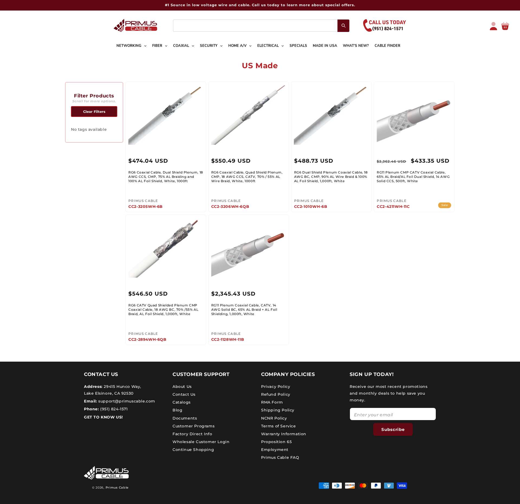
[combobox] (261, 25)
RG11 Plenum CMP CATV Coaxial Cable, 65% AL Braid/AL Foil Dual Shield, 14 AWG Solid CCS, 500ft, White (413, 176)
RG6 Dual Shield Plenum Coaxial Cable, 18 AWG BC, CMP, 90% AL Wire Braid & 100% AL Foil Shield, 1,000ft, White (331, 176)
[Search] (343, 25)
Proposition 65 (276, 441)
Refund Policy (275, 394)
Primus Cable (117, 487)
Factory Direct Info (192, 433)
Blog (177, 410)
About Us (182, 386)
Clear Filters (94, 111)
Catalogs (182, 402)
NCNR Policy (274, 417)
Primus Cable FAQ (280, 457)
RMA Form (272, 402)
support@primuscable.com (126, 400)
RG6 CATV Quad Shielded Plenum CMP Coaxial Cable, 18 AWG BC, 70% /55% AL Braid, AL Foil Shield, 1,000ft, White (163, 309)
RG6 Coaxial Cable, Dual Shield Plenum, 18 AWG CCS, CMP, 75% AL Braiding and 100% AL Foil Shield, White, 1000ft (165, 176)
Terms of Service (278, 425)
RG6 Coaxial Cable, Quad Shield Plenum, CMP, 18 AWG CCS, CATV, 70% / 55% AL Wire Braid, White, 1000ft (247, 176)
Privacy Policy (275, 386)
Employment (274, 449)
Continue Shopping (193, 449)
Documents (185, 417)
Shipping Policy (277, 410)
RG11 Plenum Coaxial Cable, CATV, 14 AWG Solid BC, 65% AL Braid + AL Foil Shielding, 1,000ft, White (244, 309)
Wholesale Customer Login (201, 441)
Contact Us (184, 394)
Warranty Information (283, 433)
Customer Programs (193, 425)
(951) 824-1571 (113, 409)
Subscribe (393, 429)
